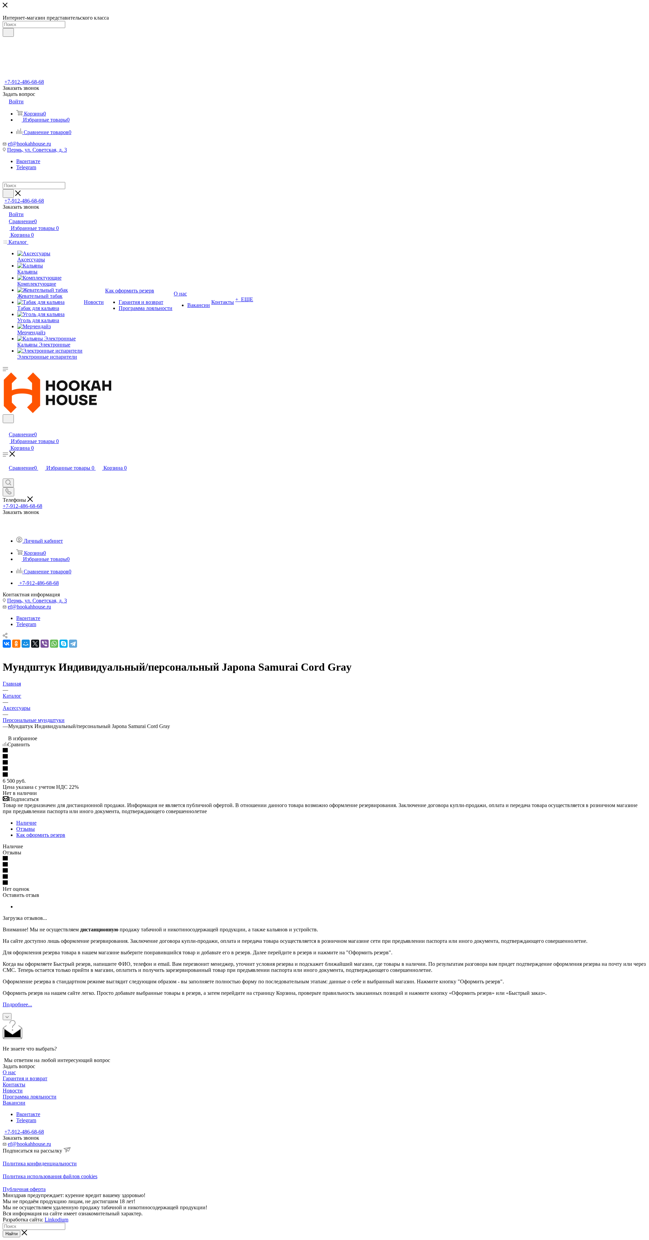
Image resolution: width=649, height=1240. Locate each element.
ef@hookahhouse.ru (29, 144)
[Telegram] (73, 644)
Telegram (26, 167)
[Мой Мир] (26, 644)
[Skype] (63, 644)
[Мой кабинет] (6, 427)
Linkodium (56, 1219)
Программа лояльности (29, 1097)
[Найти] (8, 32)
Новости (13, 1090)
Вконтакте (28, 161)
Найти (11, 1233)
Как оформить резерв (40, 835)
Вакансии (14, 1103)
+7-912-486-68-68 (24, 82)
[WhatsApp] (54, 644)
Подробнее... (17, 1004)
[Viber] (45, 644)
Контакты (14, 1084)
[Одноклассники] (16, 644)
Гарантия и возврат (25, 1078)
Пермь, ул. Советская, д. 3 (37, 150)
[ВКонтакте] (7, 644)
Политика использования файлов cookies (50, 1176)
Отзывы (25, 829)
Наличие (26, 823)
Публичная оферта (24, 1189)
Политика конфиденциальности (40, 1163)
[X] (35, 644)
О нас (9, 1072)
